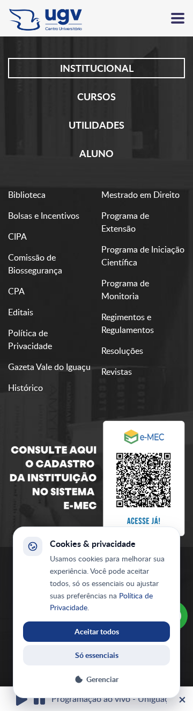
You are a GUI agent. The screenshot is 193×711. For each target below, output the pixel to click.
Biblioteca (27, 195)
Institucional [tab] (96, 68)
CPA (16, 291)
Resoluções (122, 351)
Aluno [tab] (96, 153)
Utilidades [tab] (96, 125)
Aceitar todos (97, 631)
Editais (20, 312)
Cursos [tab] (96, 96)
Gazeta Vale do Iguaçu (49, 367)
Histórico (25, 388)
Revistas (116, 371)
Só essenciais (96, 655)
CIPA (17, 236)
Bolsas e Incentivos (43, 215)
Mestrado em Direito (140, 195)
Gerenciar (102, 679)
